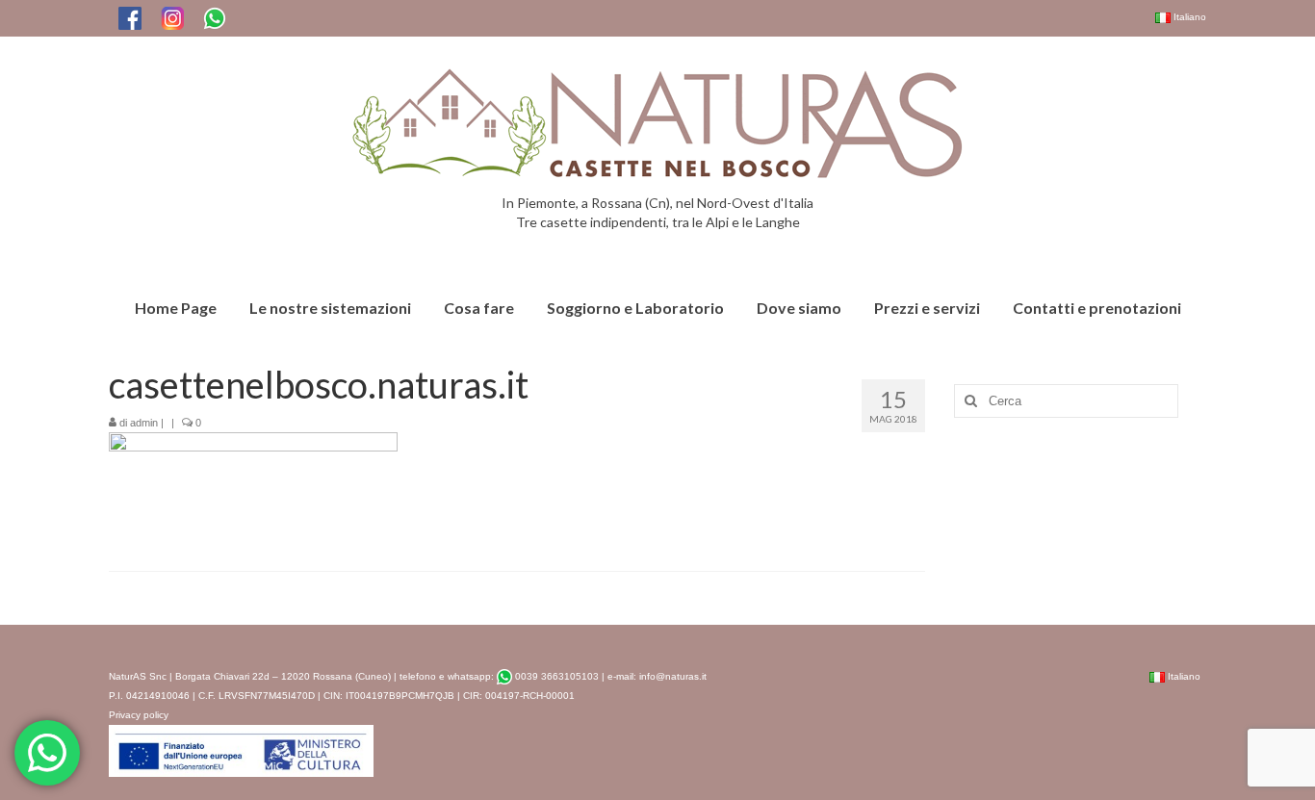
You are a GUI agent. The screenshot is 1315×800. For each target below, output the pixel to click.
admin (144, 422)
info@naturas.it (673, 676)
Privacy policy (138, 715)
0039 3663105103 (555, 676)
